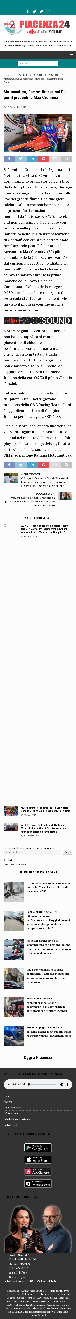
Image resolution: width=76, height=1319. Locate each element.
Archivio (8, 1101)
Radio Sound (10, 1125)
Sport (38, 74)
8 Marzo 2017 (30, 815)
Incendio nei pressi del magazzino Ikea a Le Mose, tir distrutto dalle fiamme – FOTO (48, 887)
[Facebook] (27, 11)
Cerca (67, 852)
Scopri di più (17, 1277)
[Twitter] (34, 11)
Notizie (23, 74)
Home (7, 1096)
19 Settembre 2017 (16, 107)
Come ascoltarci (12, 1107)
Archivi (8, 860)
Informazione (11, 1113)
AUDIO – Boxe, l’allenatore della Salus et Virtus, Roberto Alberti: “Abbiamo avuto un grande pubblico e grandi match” (44, 828)
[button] (71, 4)
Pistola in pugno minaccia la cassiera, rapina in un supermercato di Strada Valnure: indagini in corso (49, 1031)
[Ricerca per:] (38, 63)
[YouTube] (41, 11)
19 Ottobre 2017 (31, 835)
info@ (23, 1272)
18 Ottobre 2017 (31, 536)
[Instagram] (48, 11)
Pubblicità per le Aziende (17, 1119)
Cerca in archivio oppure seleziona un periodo (30, 848)
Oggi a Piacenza (38, 1057)
